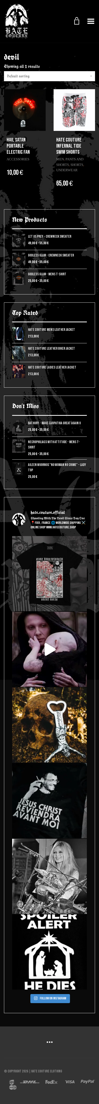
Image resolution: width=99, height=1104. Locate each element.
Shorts (76, 165)
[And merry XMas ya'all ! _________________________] (49, 952)
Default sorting (18, 76)
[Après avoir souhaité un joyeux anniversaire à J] (49, 800)
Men (60, 159)
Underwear (67, 170)
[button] (40, 140)
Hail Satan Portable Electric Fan (18, 146)
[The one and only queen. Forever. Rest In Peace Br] (49, 876)
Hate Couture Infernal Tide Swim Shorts (69, 146)
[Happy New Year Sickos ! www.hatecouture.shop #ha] (49, 649)
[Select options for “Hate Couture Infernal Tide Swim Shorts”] (88, 140)
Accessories (18, 159)
